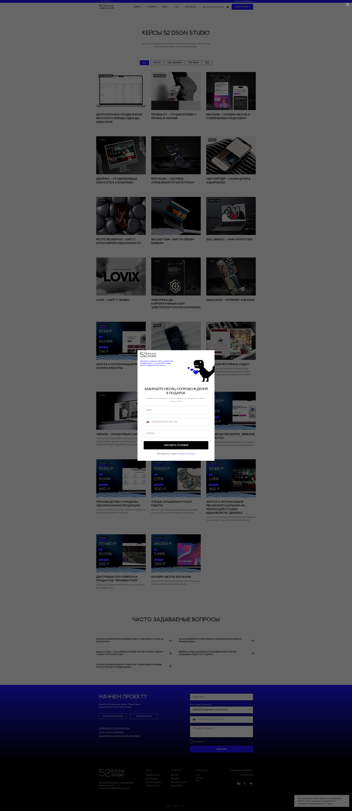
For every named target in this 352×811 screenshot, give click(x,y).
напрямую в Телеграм (185, 453)
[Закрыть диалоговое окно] (348, 4)
